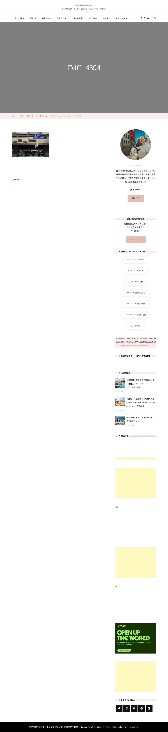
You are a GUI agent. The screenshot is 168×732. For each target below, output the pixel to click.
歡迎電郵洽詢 (135, 239)
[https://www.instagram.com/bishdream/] (126, 708)
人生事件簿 (93, 18)
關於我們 (106, 18)
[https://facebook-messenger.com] (141, 708)
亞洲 (21, 116)
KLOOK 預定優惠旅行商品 (135, 293)
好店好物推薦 (77, 18)
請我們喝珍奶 (135, 326)
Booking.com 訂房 (136, 271)
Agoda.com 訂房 (136, 282)
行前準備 (33, 18)
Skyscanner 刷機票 (135, 260)
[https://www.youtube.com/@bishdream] (134, 708)
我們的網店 (120, 18)
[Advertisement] (135, 483)
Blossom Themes (112, 727)
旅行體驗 (46, 18)
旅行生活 (18, 18)
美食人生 (60, 18)
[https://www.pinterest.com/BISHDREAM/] (149, 708)
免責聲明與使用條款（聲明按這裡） (137, 346)
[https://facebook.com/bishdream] (119, 708)
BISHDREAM (84, 5)
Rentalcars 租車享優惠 (135, 304)
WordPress (134, 727)
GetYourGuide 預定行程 (136, 315)
